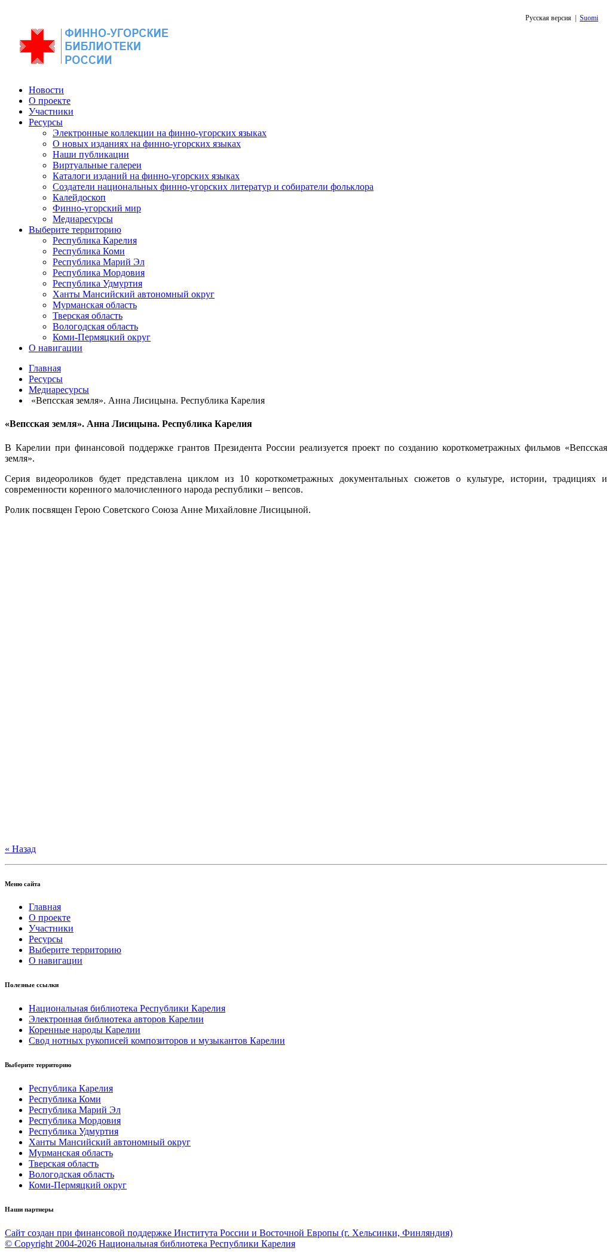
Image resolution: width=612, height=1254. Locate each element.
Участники (51, 111)
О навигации (55, 348)
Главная (45, 368)
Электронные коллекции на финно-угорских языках (160, 133)
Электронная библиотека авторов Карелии (116, 1019)
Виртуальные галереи (97, 165)
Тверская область (88, 316)
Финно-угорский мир (97, 208)
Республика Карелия (95, 240)
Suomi (589, 18)
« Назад (20, 849)
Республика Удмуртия (97, 283)
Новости (46, 90)
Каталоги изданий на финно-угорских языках (146, 176)
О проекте (50, 101)
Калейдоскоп (79, 197)
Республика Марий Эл (99, 262)
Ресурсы (46, 122)
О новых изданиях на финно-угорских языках (147, 144)
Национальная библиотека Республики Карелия (127, 1008)
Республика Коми (89, 251)
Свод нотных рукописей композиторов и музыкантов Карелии (157, 1040)
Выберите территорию (75, 230)
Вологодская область (95, 326)
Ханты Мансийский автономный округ (134, 294)
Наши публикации (91, 154)
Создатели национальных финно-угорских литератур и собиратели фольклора (213, 187)
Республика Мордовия (99, 273)
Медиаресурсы (83, 219)
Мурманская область (95, 305)
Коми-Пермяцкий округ (102, 337)
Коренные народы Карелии (84, 1030)
